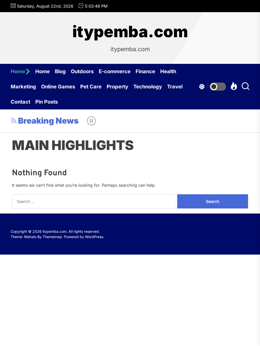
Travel (175, 87)
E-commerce (115, 71)
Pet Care (91, 87)
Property (117, 87)
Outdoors (82, 71)
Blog (60, 71)
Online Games (58, 87)
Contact (20, 102)
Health (168, 71)
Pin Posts (46, 102)
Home (18, 71)
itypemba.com (130, 31)
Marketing (23, 87)
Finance (145, 71)
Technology (147, 87)
